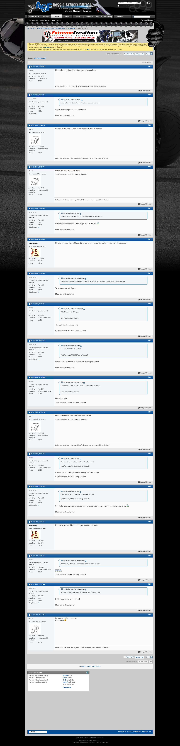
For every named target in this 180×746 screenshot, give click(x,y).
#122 (149, 95)
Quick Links (55, 20)
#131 (149, 412)
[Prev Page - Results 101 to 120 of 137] (142, 54)
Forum (56, 17)
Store (78, 17)
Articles (46, 17)
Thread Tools (145, 62)
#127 (149, 273)
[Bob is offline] (35, 139)
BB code (65, 675)
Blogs (67, 17)
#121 (149, 66)
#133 (149, 486)
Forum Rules (67, 688)
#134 (149, 521)
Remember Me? (123, 6)
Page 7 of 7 (130, 54)
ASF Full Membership (104, 17)
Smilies (65, 678)
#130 (149, 377)
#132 (149, 454)
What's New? (34, 17)
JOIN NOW (119, 17)
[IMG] (65, 680)
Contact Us (122, 732)
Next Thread (96, 666)
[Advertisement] (90, 698)
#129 (149, 340)
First (138, 54)
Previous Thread (85, 666)
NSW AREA (71, 28)
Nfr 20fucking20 (40, 58)
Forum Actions (44, 20)
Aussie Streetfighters (134, 732)
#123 (149, 125)
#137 (149, 614)
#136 (149, 584)
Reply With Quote (145, 90)
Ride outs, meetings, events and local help (51, 28)
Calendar (35, 20)
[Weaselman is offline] (35, 252)
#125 (149, 208)
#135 (149, 555)
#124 (149, 167)
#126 (149, 239)
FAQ (29, 20)
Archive (145, 732)
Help (148, 3)
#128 (149, 304)
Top (150, 661)
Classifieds (89, 17)
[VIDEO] (65, 682)
